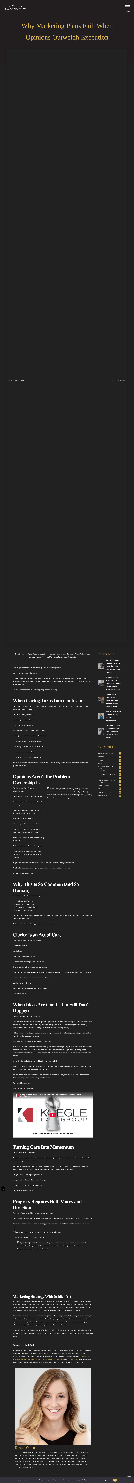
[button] (128, 6)
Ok (115, 1480)
